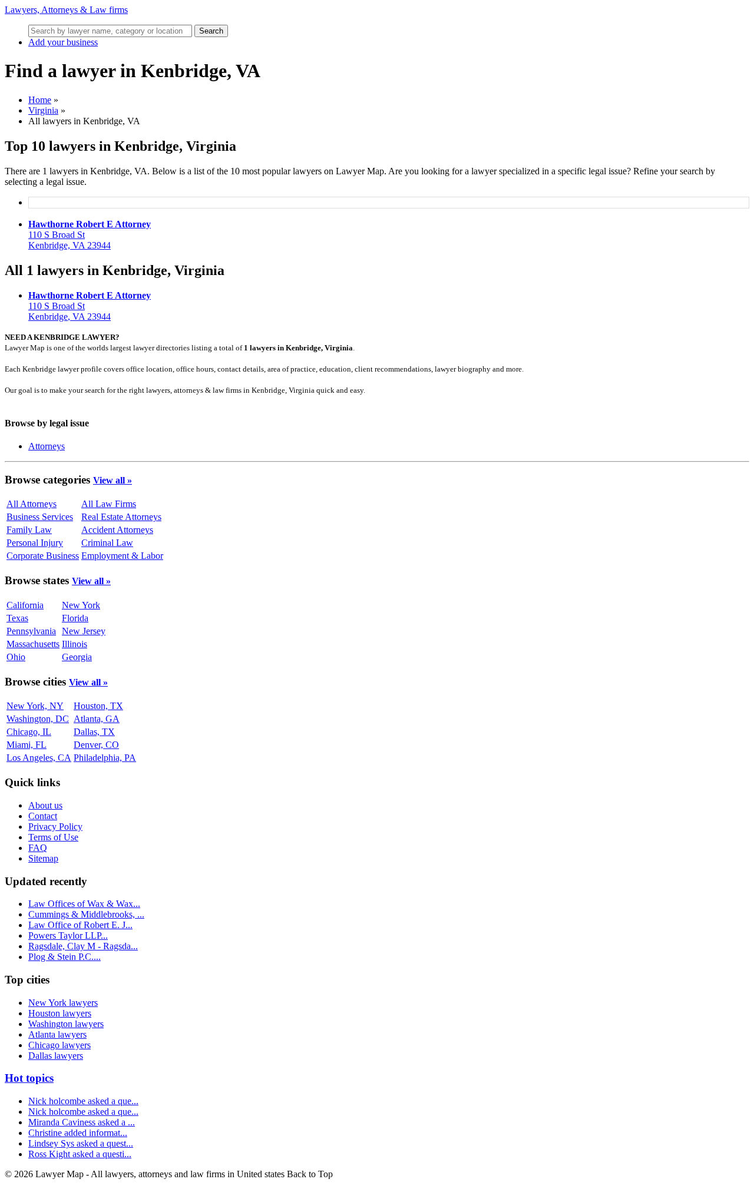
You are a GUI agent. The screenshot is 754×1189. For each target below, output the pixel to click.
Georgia (77, 657)
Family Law (29, 530)
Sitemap (43, 858)
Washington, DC (37, 719)
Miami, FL (26, 745)
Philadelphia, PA (105, 758)
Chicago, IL (28, 732)
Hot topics (29, 1078)
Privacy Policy (55, 827)
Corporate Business (42, 556)
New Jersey (83, 631)
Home (39, 100)
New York (81, 605)
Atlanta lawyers (57, 1034)
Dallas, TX (94, 732)
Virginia (43, 110)
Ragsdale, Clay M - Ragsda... (83, 946)
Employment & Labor (122, 556)
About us (45, 805)
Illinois (74, 644)
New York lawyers (63, 1003)
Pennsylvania (31, 631)
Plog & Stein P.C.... (64, 957)
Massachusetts (32, 644)
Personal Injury (34, 543)
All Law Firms (108, 504)
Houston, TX (98, 706)
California (25, 605)
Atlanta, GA (97, 719)
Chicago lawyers (59, 1045)
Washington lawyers (66, 1024)
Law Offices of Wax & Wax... (84, 904)
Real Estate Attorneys (121, 517)
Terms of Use (53, 837)
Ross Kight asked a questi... (79, 1154)
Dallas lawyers (55, 1056)
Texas (17, 618)
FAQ (37, 848)
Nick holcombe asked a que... (83, 1101)
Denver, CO (96, 745)
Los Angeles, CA (38, 758)
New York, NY (35, 706)
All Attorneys (31, 504)
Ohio (15, 657)
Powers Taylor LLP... (68, 935)
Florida (75, 618)
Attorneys (46, 446)
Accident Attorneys (117, 530)
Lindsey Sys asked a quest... (80, 1143)
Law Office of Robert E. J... (80, 925)
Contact (42, 816)
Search (211, 31)
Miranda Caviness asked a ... (81, 1122)
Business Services (39, 517)
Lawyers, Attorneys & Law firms (66, 10)
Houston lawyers (59, 1013)
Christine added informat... (77, 1133)
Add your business (63, 42)
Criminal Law (107, 543)
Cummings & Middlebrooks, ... (86, 914)
